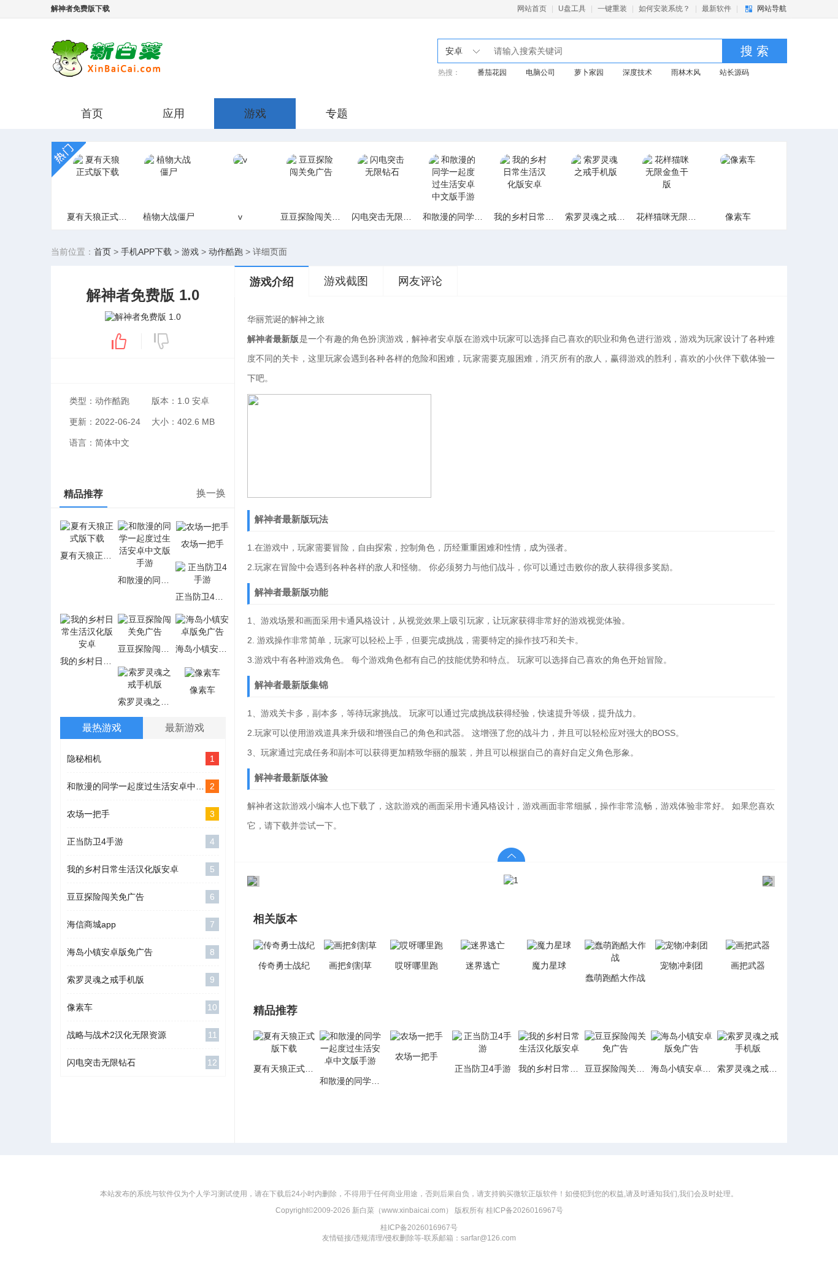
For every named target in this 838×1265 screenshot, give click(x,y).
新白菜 (150, 58)
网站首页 (532, 8)
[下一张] (643, 881)
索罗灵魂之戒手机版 (141, 980)
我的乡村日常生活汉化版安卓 (141, 869)
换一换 (211, 493)
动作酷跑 (226, 252)
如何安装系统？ (664, 8)
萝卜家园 (589, 72)
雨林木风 (686, 72)
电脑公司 (540, 72)
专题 (337, 113)
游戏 (255, 113)
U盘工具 (572, 8)
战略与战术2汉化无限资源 (142, 1035)
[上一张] (379, 881)
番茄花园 (492, 72)
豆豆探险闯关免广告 (141, 897)
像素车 (142, 1007)
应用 (174, 113)
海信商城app (141, 924)
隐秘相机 (141, 759)
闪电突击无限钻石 (142, 1062)
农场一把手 (141, 814)
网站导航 (771, 8)
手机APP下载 (146, 252)
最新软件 (716, 8)
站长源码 (734, 72)
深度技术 (637, 72)
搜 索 (754, 51)
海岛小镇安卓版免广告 (141, 952)
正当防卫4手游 (141, 841)
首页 (92, 113)
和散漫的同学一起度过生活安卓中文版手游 (143, 786)
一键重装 (612, 8)
